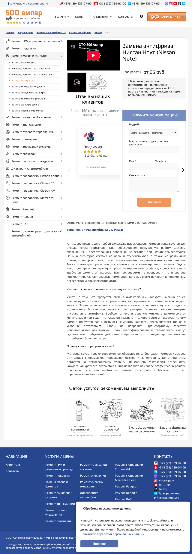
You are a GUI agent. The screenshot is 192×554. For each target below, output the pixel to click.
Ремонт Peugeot (22, 209)
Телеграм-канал (169, 493)
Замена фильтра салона (25, 104)
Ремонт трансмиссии (26, 124)
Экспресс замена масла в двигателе (32, 74)
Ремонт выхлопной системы (31, 117)
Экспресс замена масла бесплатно (31, 68)
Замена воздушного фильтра (28, 92)
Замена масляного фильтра (28, 110)
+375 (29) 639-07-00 (78, 3)
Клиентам (101, 16)
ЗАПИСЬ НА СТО (171, 17)
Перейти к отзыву (95, 166)
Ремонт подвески (23, 48)
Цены (79, 16)
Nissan (98, 32)
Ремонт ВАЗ (19, 224)
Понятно (99, 543)
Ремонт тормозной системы (31, 146)
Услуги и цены (25, 32)
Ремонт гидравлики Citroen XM (33, 190)
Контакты (125, 16)
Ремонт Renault (22, 216)
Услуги (60, 16)
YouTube (164, 485)
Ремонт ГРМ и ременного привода (35, 41)
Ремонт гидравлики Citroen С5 (32, 183)
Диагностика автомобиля (29, 168)
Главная (10, 32)
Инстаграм (166, 480)
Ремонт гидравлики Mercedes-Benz (33, 200)
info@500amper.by (166, 497)
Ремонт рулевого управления (32, 132)
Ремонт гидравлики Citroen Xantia (35, 176)
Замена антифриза (80, 32)
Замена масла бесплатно (26, 62)
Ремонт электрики (24, 154)
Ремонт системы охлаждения (32, 161)
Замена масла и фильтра (51, 32)
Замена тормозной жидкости (28, 86)
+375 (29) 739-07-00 (112, 3)
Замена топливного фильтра (28, 98)
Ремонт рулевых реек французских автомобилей (36, 233)
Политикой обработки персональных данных (112, 534)
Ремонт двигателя (24, 139)
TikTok (162, 489)
